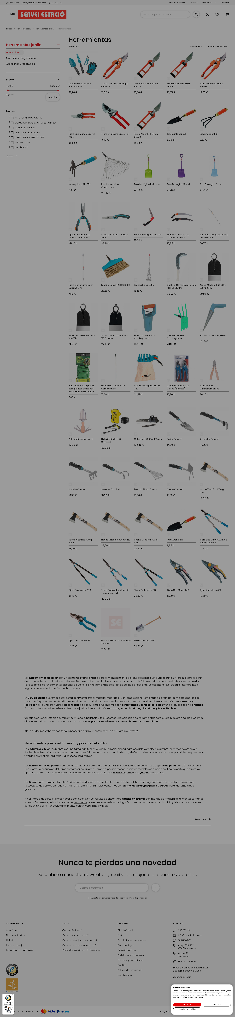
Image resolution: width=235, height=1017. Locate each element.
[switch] (8, 1011)
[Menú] (12, 995)
